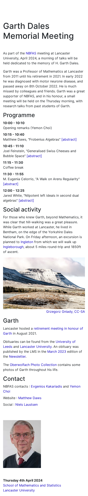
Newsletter (17, 356)
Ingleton (27, 242)
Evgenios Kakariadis (46, 386)
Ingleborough (13, 247)
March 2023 (56, 351)
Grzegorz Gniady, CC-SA (65, 311)
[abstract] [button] (69, 139)
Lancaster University (36, 346)
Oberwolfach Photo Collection (33, 365)
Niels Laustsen (26, 404)
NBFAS (31, 53)
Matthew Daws (29, 398)
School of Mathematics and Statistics (32, 485)
